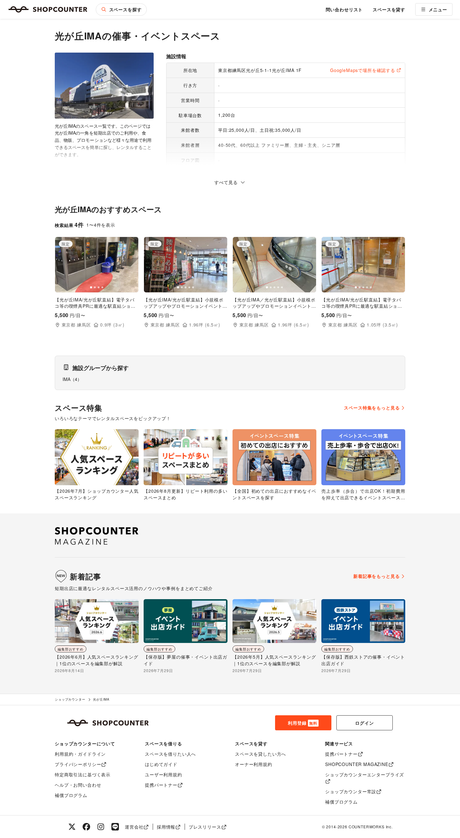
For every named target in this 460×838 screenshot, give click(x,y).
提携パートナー (161, 785)
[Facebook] (86, 826)
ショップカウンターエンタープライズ (364, 774)
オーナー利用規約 (253, 764)
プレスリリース (205, 827)
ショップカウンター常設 (350, 791)
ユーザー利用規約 (163, 774)
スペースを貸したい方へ (260, 754)
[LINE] (115, 826)
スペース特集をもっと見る (372, 407)
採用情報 (166, 827)
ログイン (364, 723)
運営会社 (134, 827)
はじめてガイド (161, 764)
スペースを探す (125, 9)
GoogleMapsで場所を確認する (362, 70)
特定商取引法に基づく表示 (82, 774)
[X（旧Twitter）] (72, 826)
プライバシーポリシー (78, 764)
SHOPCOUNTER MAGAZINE (356, 764)
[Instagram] (100, 826)
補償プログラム (71, 795)
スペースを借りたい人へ (170, 754)
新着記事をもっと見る (376, 576)
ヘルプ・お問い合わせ (78, 785)
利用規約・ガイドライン (80, 754)
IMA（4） (72, 379)
